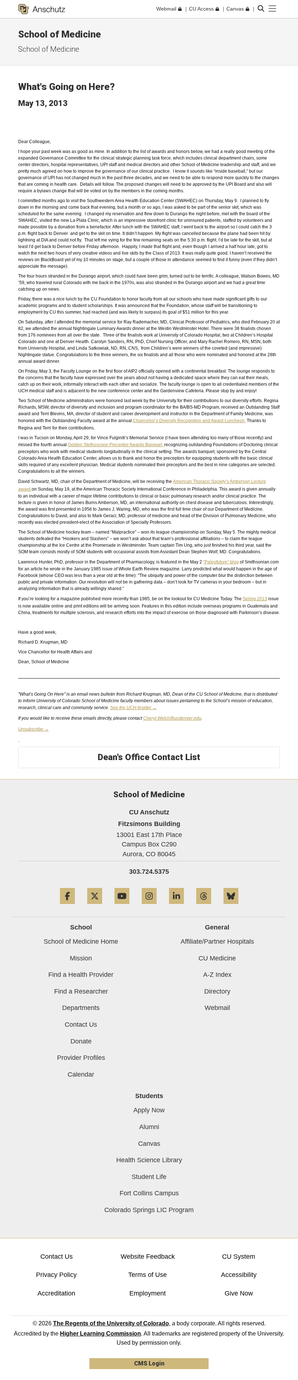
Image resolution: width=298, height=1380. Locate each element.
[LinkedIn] (176, 907)
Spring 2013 (255, 598)
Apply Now (149, 1110)
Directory (217, 991)
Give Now (239, 1293)
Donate (81, 1041)
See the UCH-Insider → (133, 707)
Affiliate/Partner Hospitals (217, 941)
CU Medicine (217, 958)
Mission (81, 958)
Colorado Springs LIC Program (149, 1210)
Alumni (149, 1127)
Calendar (81, 1074)
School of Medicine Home (81, 941)
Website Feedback (148, 1256)
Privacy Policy (56, 1274)
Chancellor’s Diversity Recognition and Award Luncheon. (189, 420)
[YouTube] (122, 907)
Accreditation (56, 1293)
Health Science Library (149, 1160)
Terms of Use (147, 1274)
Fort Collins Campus (149, 1193)
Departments (81, 1007)
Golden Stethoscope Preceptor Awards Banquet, (116, 444)
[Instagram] (149, 907)
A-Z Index (217, 974)
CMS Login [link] (149, 1363)
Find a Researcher (81, 991)
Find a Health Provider (80, 974)
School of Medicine (59, 34)
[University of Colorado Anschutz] (41, 9)
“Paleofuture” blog (221, 562)
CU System (238, 1256)
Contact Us (81, 1024)
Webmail (217, 1007)
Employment (147, 1293)
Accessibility (239, 1274)
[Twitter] (95, 907)
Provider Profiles (81, 1057)
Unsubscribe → (33, 729)
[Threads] (204, 907)
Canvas (149, 1143)
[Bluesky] (231, 907)
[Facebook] (67, 907)
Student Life (149, 1176)
